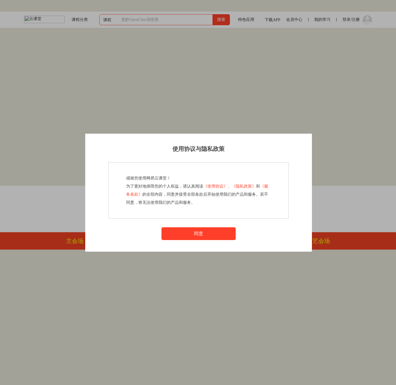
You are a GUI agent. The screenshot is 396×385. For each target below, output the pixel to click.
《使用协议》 (215, 186)
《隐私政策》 (244, 186)
